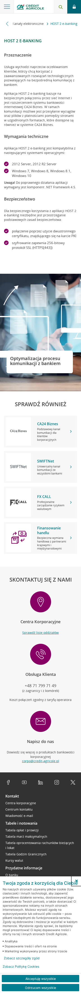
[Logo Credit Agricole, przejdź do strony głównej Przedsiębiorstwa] (30, 7)
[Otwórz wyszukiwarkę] (60, 7)
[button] (76, 880)
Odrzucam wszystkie (40, 988)
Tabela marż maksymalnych (26, 836)
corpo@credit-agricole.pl (40, 761)
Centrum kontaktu (19, 809)
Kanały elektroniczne (28, 23)
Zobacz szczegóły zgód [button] (22, 958)
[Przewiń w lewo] (7, 24)
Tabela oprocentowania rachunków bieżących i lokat (39, 845)
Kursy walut (14, 860)
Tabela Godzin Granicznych (26, 854)
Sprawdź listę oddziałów (40, 632)
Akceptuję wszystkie (40, 979)
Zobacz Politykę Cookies (21, 966)
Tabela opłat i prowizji (22, 830)
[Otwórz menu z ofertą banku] (7, 7)
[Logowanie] (74, 7)
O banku (11, 875)
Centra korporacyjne (20, 803)
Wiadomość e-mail (19, 816)
